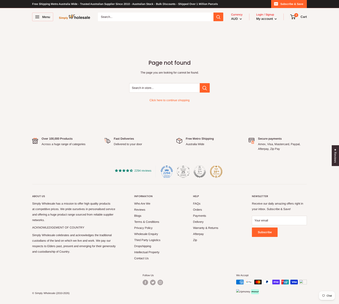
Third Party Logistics (147, 240)
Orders (197, 209)
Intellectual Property (146, 252)
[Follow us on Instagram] (160, 282)
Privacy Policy (143, 227)
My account (265, 18)
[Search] (218, 17)
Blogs (137, 215)
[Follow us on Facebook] (145, 282)
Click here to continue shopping (169, 100)
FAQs (196, 203)
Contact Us (141, 258)
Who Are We (142, 203)
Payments (199, 215)
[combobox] (156, 17)
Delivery (198, 221)
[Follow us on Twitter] (153, 282)
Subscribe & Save (291, 3)
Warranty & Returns (205, 227)
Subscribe (265, 232)
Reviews (139, 209)
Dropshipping (142, 246)
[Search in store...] (205, 88)
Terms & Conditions (146, 221)
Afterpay (198, 234)
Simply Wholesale (45, 293)
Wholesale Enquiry (146, 234)
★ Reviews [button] (335, 155)
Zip (195, 240)
